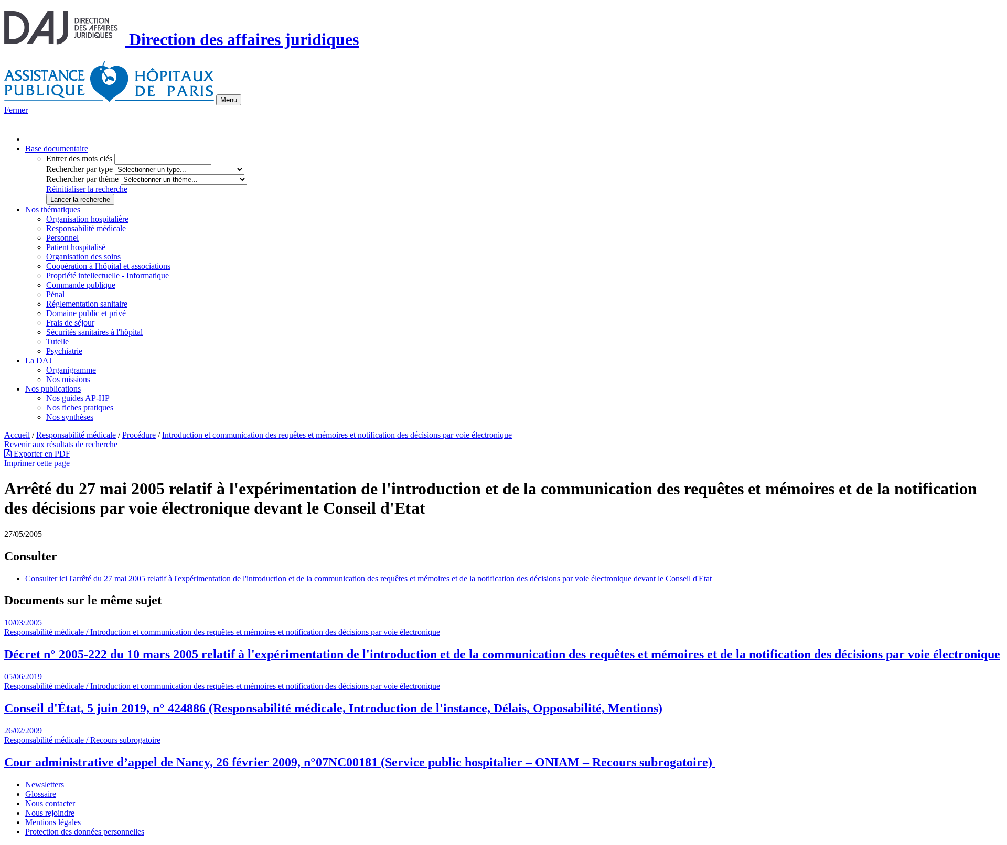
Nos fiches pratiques (79, 407)
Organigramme (71, 369)
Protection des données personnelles (84, 831)
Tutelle (57, 341)
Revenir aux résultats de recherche (60, 444)
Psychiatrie (64, 350)
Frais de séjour (70, 322)
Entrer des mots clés (79, 158)
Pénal (55, 294)
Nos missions (68, 379)
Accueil (17, 434)
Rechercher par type (79, 169)
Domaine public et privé (86, 313)
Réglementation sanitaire (86, 303)
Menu (228, 100)
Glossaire (40, 793)
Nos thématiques (52, 209)
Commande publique (80, 284)
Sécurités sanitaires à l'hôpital (94, 332)
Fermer (16, 109)
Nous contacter (50, 803)
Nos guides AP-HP (78, 398)
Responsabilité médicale (86, 228)
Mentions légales (53, 822)
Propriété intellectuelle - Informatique (107, 275)
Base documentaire (56, 148)
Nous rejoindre (49, 812)
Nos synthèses (69, 417)
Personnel (62, 237)
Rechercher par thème (82, 179)
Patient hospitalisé (75, 247)
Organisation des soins (83, 256)
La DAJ (38, 360)
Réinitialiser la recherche (86, 189)
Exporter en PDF (41, 453)
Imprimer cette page (37, 463)
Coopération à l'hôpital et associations (108, 266)
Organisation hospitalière (87, 218)
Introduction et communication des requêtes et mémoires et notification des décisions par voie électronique (337, 434)
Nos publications (53, 388)
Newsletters (44, 784)
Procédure (139, 434)
